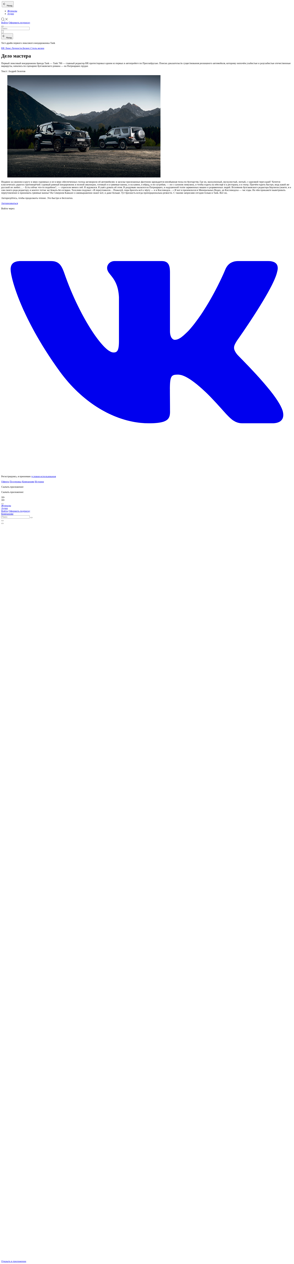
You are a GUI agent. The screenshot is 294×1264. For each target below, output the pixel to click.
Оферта (5, 481)
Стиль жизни (37, 48)
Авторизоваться (9, 203)
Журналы (12, 11)
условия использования (43, 476)
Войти (4, 22)
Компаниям (28, 481)
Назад (9, 5)
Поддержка (15, 481)
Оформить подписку (19, 22)
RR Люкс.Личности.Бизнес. (15, 48)
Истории (39, 481)
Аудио (10, 13)
